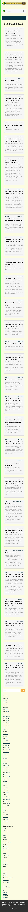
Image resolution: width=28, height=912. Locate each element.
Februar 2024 (6, 765)
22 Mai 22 (7, 237)
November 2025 (6, 718)
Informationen (6, 848)
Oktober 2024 (6, 747)
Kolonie (5, 857)
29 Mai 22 (7, 78)
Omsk (4, 866)
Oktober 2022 (6, 801)
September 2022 (6, 803)
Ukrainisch (5, 895)
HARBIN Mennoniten (11, 553)
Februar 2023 (6, 792)
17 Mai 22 (7, 341)
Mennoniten (5, 862)
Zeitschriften (6, 880)
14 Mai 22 (7, 396)
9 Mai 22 (6, 501)
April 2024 (5, 761)
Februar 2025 (6, 738)
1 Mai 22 (6, 663)
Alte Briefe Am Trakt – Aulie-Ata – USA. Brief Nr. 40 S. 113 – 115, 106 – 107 (14, 668)
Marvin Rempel (20, 417)
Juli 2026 (5, 700)
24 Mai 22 (7, 189)
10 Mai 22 (7, 479)
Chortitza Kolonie (7, 842)
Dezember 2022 (6, 797)
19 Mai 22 (7, 300)
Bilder (4, 833)
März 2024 (5, 763)
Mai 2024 (5, 758)
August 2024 (6, 752)
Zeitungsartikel (6, 882)
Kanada (5, 851)
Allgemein (5, 830)
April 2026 (5, 707)
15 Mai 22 (7, 377)
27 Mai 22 (7, 123)
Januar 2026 (5, 714)
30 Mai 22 (7, 52)
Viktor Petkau (20, 28)
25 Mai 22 (7, 158)
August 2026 (6, 698)
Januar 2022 (5, 821)
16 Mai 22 (7, 355)
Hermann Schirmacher (18, 501)
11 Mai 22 (7, 460)
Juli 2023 (5, 781)
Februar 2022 (6, 819)
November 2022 (6, 799)
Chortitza (5, 839)
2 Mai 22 (6, 643)
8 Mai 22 (6, 528)
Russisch (5, 894)
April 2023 (5, 788)
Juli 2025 (5, 727)
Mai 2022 (5, 812)
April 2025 (5, 734)
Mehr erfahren (9, 905)
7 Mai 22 (6, 550)
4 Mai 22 (6, 621)
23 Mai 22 (7, 216)
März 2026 (5, 709)
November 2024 (6, 745)
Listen (4, 860)
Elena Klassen (20, 52)
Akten (4, 828)
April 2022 (5, 814)
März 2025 (5, 736)
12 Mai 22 (7, 439)
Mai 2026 (5, 705)
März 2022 (5, 817)
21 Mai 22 (7, 259)
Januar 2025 (5, 740)
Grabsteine (5, 846)
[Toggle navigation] (23, 11)
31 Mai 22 (7, 28)
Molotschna (5, 864)
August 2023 (6, 779)
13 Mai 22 (7, 417)
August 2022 (6, 805)
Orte (4, 868)
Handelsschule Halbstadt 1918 (13, 344)
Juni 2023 (5, 783)
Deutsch (5, 890)
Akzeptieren (14, 908)
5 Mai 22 (6, 599)
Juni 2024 (5, 756)
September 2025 (6, 722)
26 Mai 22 (7, 136)
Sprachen (5, 875)
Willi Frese (20, 123)
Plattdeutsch (5, 897)
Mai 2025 (5, 731)
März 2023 (5, 790)
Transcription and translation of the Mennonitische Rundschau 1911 (13, 422)
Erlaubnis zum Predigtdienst (12, 80)
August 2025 (6, 725)
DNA (4, 844)
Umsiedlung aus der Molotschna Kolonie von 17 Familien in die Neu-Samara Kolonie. (13, 604)
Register (5, 873)
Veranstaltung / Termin (8, 877)
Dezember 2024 (6, 743)
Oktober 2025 (6, 720)
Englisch (5, 892)
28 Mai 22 (7, 96)
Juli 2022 (5, 808)
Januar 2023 (5, 794)
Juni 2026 (5, 702)
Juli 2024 (5, 754)
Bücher (4, 837)
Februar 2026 (6, 711)
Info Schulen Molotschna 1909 (13, 380)
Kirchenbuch (6, 855)
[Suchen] (23, 690)
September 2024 (6, 749)
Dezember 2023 (6, 770)
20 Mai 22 (7, 276)
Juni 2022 (5, 810)
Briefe (4, 835)
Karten (4, 853)
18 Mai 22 (7, 322)
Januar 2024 (5, 767)
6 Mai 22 (6, 572)
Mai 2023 (5, 785)
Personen (5, 871)
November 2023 (6, 772)
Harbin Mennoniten (10, 504)
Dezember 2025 (6, 716)
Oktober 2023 (6, 774)
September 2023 (6, 776)
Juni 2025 (5, 729)
